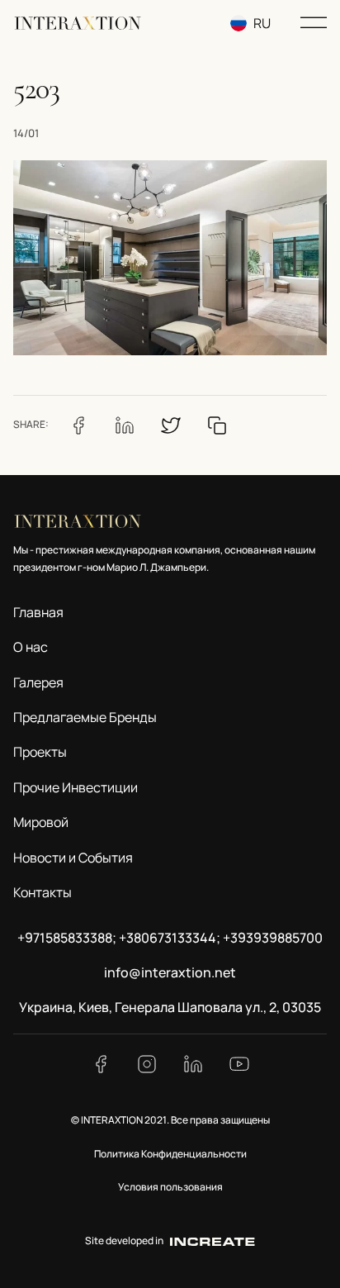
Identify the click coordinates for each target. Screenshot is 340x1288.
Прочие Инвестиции (75, 787)
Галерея (38, 682)
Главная (38, 612)
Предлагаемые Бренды (85, 717)
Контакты (42, 892)
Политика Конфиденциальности (170, 1154)
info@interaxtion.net (170, 972)
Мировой (40, 822)
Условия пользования (170, 1187)
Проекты (40, 752)
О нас (30, 647)
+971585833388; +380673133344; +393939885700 (170, 938)
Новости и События (73, 857)
